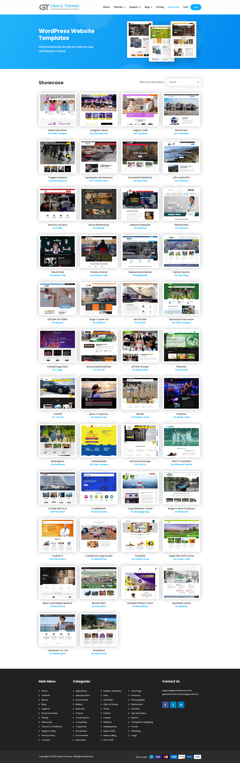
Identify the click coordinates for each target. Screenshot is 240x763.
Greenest (183, 180)
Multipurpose (110, 726)
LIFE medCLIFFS (181, 177)
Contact (46, 739)
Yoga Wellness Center (140, 508)
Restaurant (137, 704)
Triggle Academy (57, 177)
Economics (101, 511)
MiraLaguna (57, 461)
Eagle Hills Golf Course (181, 555)
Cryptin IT (57, 555)
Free (105, 695)
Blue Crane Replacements (57, 603)
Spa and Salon (138, 713)
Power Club (183, 559)
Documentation (50, 713)
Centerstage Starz (57, 366)
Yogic (59, 369)
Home (106, 7)
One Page (136, 690)
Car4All (57, 414)
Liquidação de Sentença (98, 177)
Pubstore (59, 464)
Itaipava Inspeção (140, 224)
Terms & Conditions (52, 726)
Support (133, 7)
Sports (134, 717)
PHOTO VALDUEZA (181, 461)
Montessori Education (181, 319)
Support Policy (49, 730)
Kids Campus (59, 133)
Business (80, 708)
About (45, 699)
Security (135, 708)
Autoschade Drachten (98, 366)
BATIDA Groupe (140, 366)
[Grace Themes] (59, 8)
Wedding (136, 730)
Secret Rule (57, 272)
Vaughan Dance (99, 130)
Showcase (173, 7)
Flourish (183, 369)
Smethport (99, 650)
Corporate (81, 726)
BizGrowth (59, 653)
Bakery (79, 704)
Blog (147, 7)
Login (195, 7)
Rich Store (59, 606)
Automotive (82, 699)
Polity (59, 228)
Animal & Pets (83, 695)
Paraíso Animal (98, 272)
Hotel (106, 708)
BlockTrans (181, 130)
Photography (138, 699)
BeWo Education (57, 130)
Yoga (134, 735)
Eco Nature (81, 730)
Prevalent (59, 511)
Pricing (160, 7)
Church (79, 713)
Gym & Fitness (110, 704)
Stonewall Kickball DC (140, 177)
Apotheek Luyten (181, 603)
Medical (107, 722)
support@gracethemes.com (177, 690)
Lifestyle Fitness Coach (140, 603)
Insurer (59, 322)
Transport (183, 133)
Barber (101, 228)
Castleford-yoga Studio (98, 555)
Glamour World (183, 464)
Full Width (108, 699)
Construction (82, 717)
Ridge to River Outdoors (181, 508)
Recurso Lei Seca (57, 224)
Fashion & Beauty (112, 690)
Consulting (81, 722)
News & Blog (109, 735)
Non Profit (108, 739)
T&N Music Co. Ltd (58, 650)
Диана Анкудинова (98, 414)
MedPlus (183, 606)
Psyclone (142, 133)
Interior (107, 713)
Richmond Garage (140, 461)
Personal (135, 695)
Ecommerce (82, 735)
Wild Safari (142, 369)
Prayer (142, 322)
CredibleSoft (99, 508)
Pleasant (183, 511)
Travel (134, 726)
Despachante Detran (140, 272)
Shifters (100, 322)
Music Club (59, 275)
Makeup (142, 228)
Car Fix (101, 369)
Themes (117, 7)
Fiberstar (181, 366)
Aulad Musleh (98, 461)
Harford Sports (181, 272)
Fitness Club (101, 275)
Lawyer (107, 717)
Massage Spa (142, 511)
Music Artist (109, 730)
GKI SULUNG (140, 319)
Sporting (142, 180)
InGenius (181, 414)
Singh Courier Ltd (98, 319)
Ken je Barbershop (99, 224)
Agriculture (81, 690)
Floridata (140, 555)
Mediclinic (142, 275)
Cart (185, 7)
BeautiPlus (101, 559)
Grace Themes (64, 756)
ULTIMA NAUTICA (57, 508)
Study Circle (142, 559)
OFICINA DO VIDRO (58, 319)
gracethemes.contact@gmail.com (180, 694)
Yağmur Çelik (140, 130)
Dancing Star (100, 133)
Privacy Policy (48, 735)
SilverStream (181, 224)
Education (81, 739)
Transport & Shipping (142, 722)
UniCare (183, 228)
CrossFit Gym (100, 180)
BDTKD (140, 414)
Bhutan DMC (99, 603)
